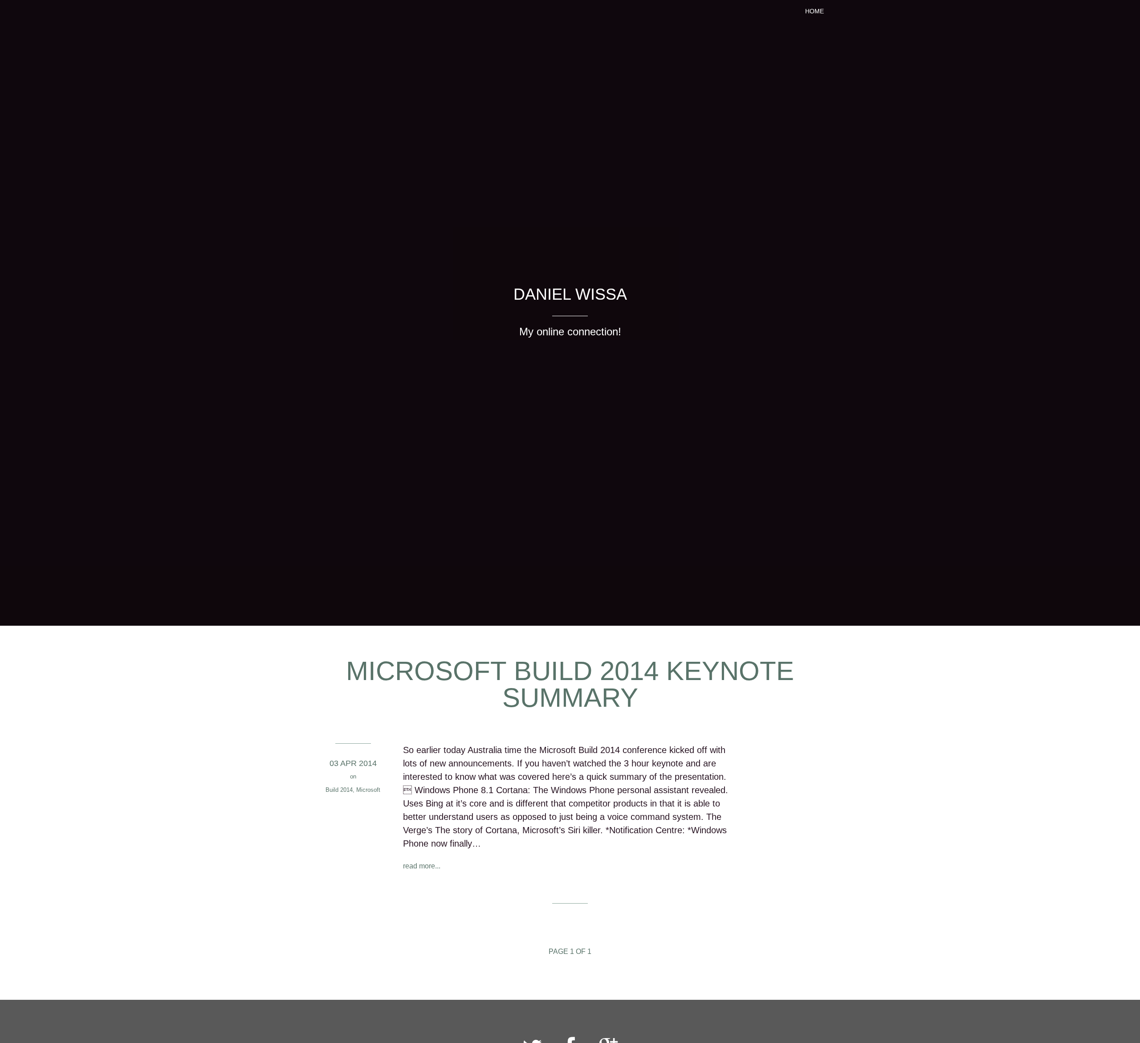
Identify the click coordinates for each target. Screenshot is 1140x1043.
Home (814, 11)
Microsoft (368, 789)
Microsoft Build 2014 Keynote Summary (570, 684)
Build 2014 (339, 789)
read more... (421, 866)
